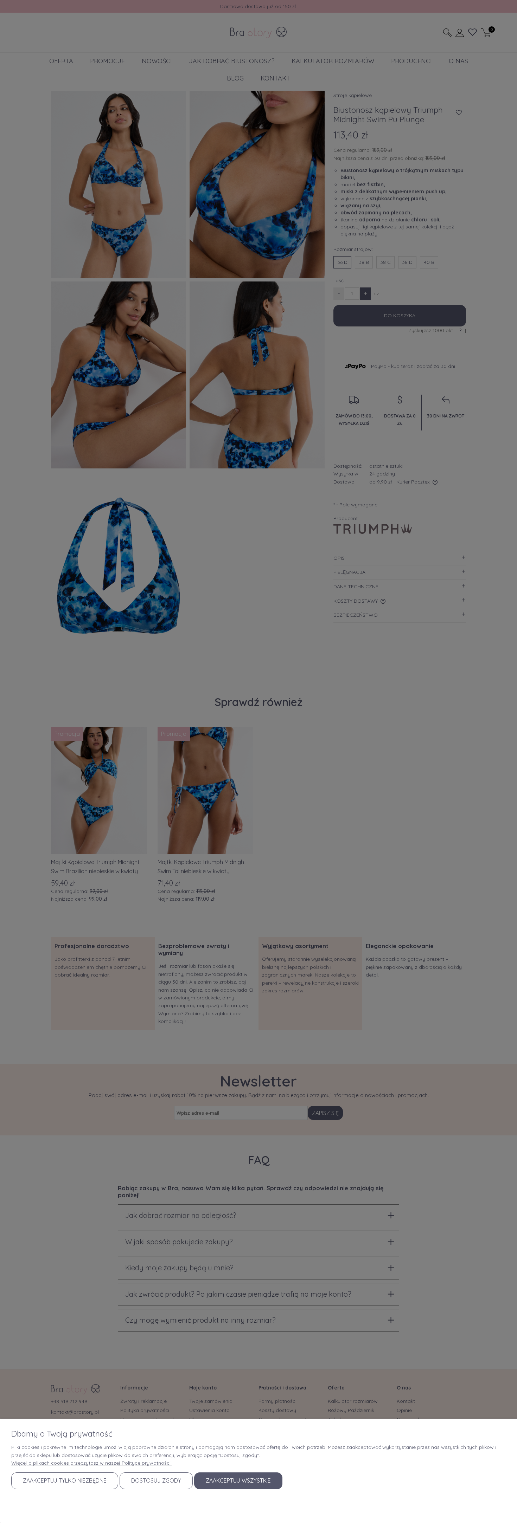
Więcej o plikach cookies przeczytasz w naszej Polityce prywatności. (91, 1463)
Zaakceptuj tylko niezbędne (65, 1480)
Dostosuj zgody (156, 1480)
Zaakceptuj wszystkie (238, 1480)
